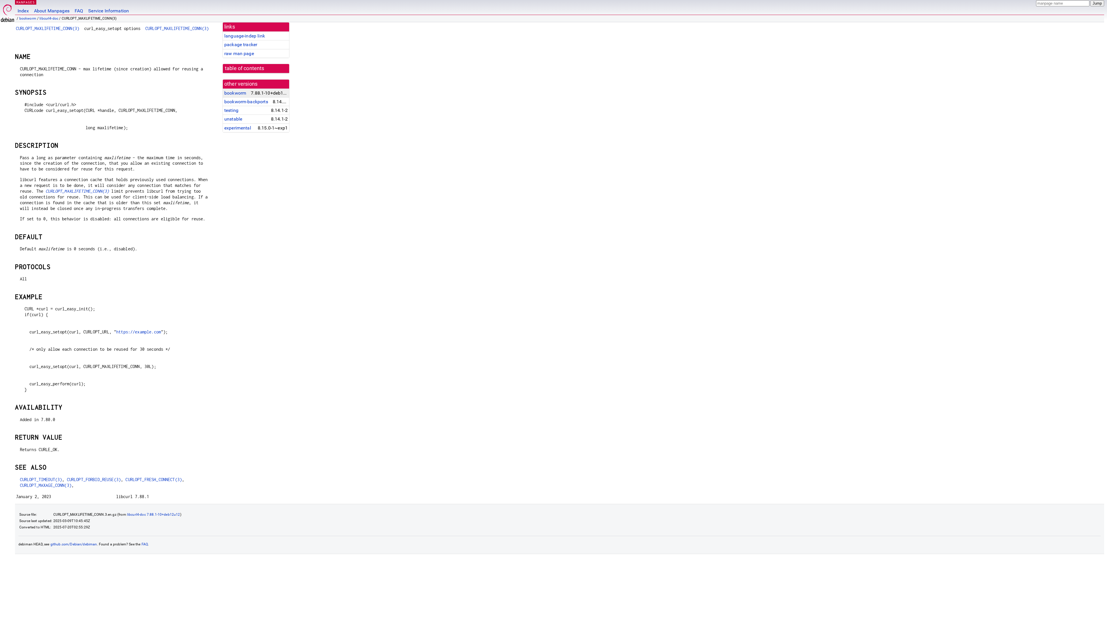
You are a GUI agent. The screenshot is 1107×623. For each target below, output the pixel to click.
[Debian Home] (7, 11)
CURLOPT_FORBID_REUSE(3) (94, 479)
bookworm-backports (246, 101)
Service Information (108, 11)
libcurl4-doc (48, 18)
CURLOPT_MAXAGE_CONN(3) (45, 485)
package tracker (240, 44)
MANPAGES (25, 2)
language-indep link (244, 36)
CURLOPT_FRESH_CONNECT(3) (153, 479)
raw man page (239, 53)
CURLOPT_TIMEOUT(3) (41, 479)
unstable (233, 119)
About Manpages (51, 11)
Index (23, 11)
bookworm (27, 18)
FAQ (79, 11)
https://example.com (138, 331)
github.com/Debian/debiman (73, 544)
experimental (237, 128)
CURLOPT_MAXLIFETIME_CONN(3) (47, 28)
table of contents (244, 68)
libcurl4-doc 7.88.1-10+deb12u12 (153, 515)
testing (231, 110)
